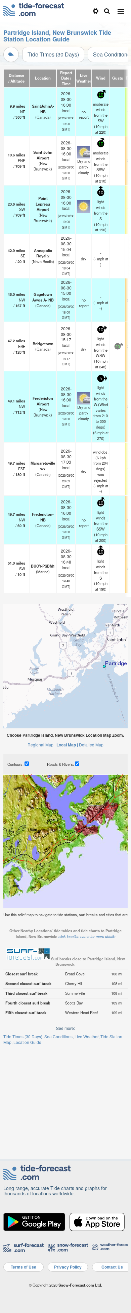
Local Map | (67, 745)
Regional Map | (41, 744)
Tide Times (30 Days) (53, 54)
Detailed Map (91, 744)
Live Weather (86, 1036)
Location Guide (27, 1042)
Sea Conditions (58, 1036)
